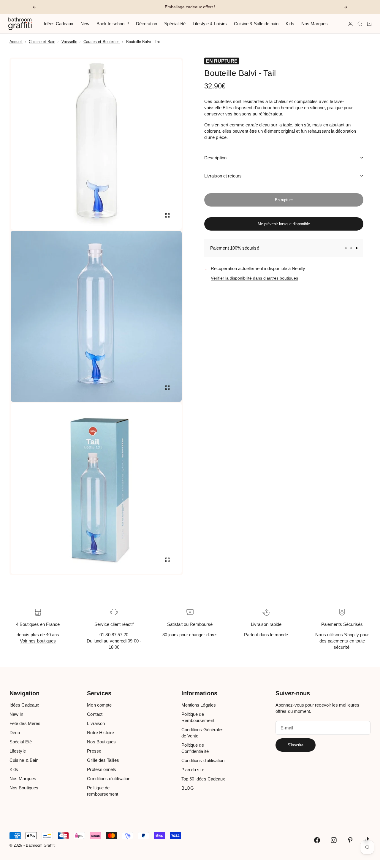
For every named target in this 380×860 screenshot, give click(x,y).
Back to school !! (112, 23)
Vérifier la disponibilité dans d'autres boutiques (254, 278)
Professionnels (101, 769)
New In (16, 714)
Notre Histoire (100, 732)
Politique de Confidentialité (195, 748)
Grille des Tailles (103, 760)
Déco (15, 732)
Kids (290, 23)
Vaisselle (69, 41)
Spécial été (175, 23)
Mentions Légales (198, 704)
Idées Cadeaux (58, 23)
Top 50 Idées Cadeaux (203, 778)
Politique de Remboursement (197, 717)
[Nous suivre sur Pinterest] (350, 840)
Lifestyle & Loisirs (210, 23)
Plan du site (192, 769)
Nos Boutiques (24, 787)
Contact (94, 714)
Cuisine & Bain (24, 760)
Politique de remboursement (102, 790)
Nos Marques (314, 23)
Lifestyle (18, 750)
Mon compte (99, 704)
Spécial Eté (21, 741)
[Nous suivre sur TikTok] (366, 840)
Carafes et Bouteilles (101, 41)
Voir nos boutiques (38, 640)
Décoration (146, 23)
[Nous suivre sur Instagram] (333, 840)
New (84, 23)
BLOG (187, 788)
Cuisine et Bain (42, 41)
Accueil (16, 41)
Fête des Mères (25, 723)
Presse (94, 750)
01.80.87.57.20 (113, 634)
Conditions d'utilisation (108, 778)
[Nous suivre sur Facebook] (317, 840)
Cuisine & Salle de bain (256, 23)
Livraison (96, 723)
